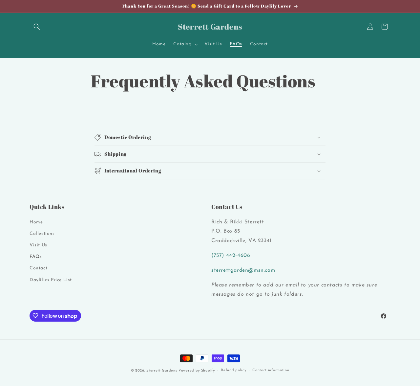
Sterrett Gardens (161, 371)
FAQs (36, 256)
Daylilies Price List (51, 280)
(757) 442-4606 (230, 255)
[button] (37, 26)
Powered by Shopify (196, 371)
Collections (42, 233)
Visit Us (38, 245)
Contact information (270, 370)
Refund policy (233, 370)
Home (36, 222)
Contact (38, 268)
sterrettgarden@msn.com (243, 270)
